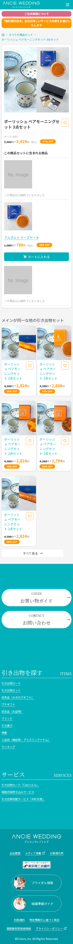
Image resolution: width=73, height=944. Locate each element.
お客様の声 (56, 853)
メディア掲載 (33, 853)
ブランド (7, 718)
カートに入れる (39, 256)
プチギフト (8, 704)
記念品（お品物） (12, 711)
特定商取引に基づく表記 (44, 920)
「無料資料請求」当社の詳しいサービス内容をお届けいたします (37, 23)
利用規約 (19, 920)
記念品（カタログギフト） (18, 697)
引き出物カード (11, 683)
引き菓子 (7, 726)
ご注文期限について (36, 14)
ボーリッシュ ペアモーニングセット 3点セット (30, 39)
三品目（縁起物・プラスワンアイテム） (26, 740)
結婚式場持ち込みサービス (18, 792)
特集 (4, 733)
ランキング (8, 747)
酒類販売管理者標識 (18, 928)
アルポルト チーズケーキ (21, 237)
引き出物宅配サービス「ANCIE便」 (23, 799)
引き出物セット (11, 690)
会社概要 (15, 853)
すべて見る (30, 553)
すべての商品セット (21, 35)
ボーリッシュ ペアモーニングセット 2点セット (13, 371)
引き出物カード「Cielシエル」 (20, 785)
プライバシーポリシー (49, 928)
